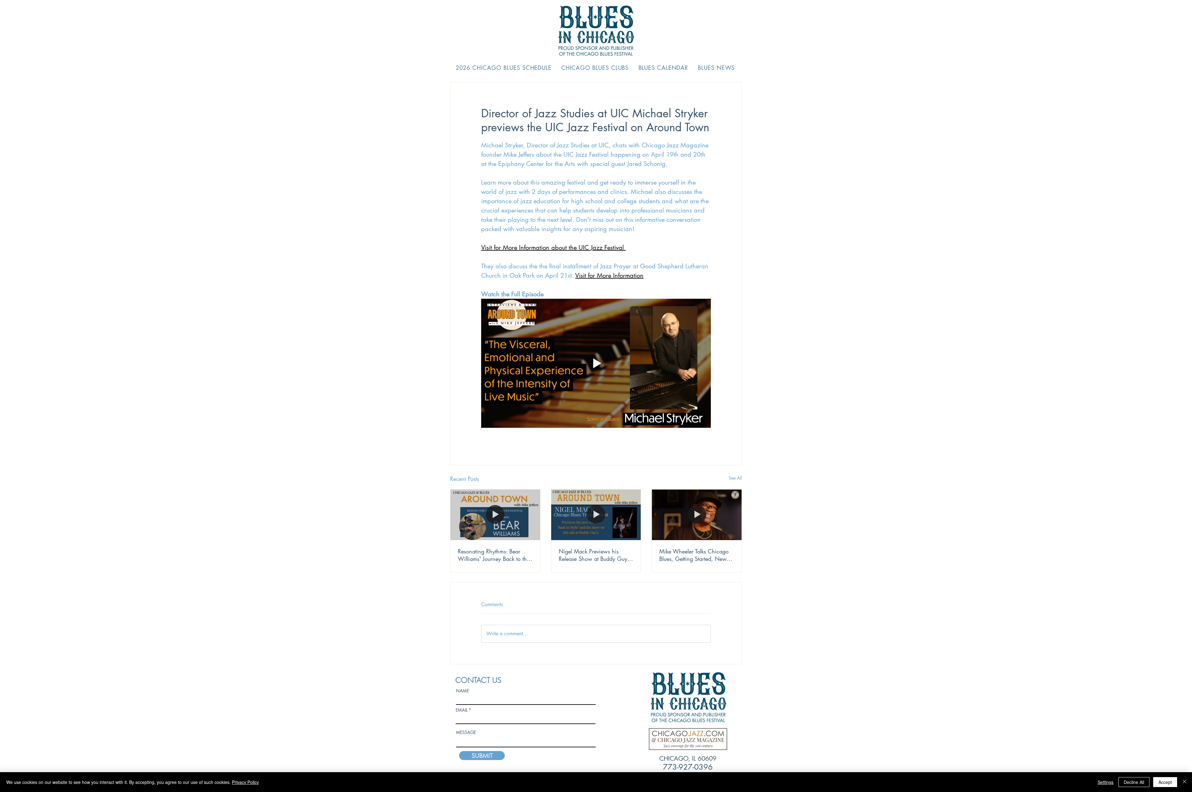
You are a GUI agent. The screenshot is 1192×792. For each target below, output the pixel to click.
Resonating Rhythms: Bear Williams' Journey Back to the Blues (494, 555)
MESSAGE (466, 732)
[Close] (1184, 782)
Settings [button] (1105, 782)
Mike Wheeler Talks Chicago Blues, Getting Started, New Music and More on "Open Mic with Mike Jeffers (694, 555)
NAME (462, 691)
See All (735, 478)
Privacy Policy (245, 782)
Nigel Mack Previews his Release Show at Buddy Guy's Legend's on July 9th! (595, 555)
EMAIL (461, 710)
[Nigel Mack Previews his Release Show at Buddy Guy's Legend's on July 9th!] (596, 515)
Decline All (1134, 782)
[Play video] (596, 363)
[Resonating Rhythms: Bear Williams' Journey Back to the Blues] (495, 515)
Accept (1165, 782)
